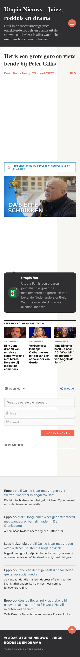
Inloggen (69, 388)
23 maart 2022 (43, 73)
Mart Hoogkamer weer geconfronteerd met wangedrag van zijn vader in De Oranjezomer (39, 521)
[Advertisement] (40, 118)
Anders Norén (33, 649)
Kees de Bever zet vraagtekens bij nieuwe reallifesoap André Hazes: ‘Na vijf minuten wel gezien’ (36, 604)
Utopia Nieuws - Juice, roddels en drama (33, 13)
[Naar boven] (72, 630)
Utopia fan (19, 73)
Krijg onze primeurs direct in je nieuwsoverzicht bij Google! (41, 167)
